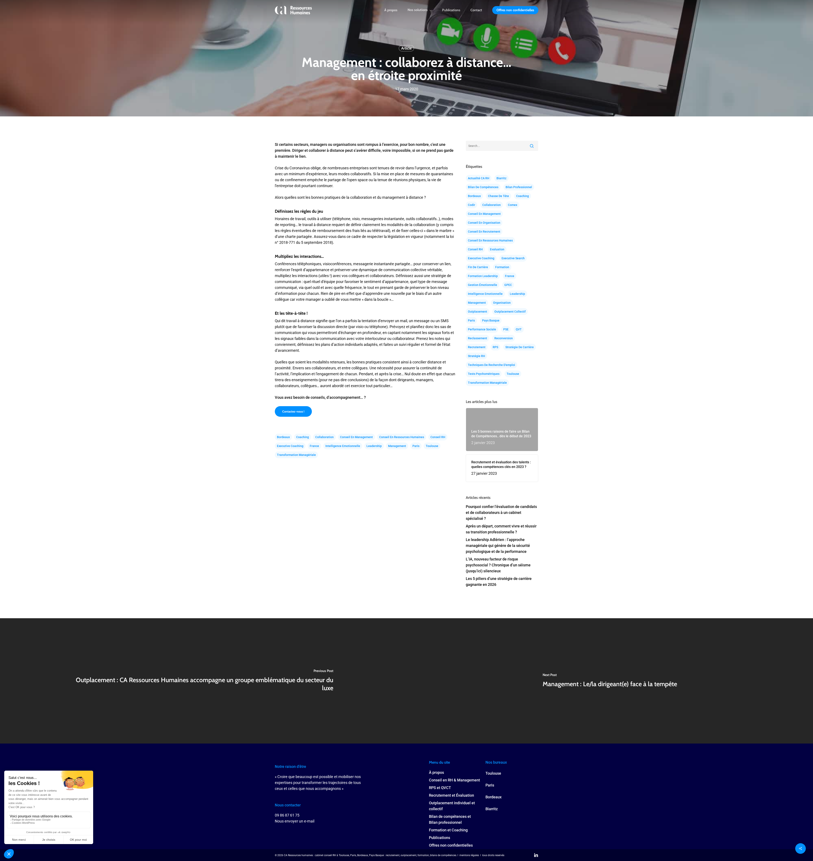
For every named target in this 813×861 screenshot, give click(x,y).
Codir (471, 205)
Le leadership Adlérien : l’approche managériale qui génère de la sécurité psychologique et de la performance (498, 545)
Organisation (502, 302)
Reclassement (477, 338)
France (314, 446)
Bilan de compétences (483, 187)
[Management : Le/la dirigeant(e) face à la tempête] (609, 681)
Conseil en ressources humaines (401, 437)
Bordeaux (283, 437)
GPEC (508, 285)
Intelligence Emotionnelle (342, 446)
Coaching (302, 437)
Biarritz (501, 178)
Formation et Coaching (448, 830)
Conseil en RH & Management (454, 780)
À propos (436, 772)
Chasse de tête (498, 196)
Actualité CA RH (478, 178)
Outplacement (477, 311)
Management (397, 446)
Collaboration (324, 437)
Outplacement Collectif (510, 311)
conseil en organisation (484, 222)
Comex (512, 205)
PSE (506, 329)
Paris (415, 446)
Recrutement (476, 347)
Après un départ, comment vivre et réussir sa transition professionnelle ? (501, 529)
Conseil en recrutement (484, 231)
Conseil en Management (356, 437)
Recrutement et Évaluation (451, 795)
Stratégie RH (476, 356)
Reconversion (503, 338)
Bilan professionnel (519, 187)
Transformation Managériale (296, 455)
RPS (495, 347)
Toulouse (432, 446)
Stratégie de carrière (519, 347)
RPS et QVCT (440, 787)
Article (406, 48)
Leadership (374, 446)
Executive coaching (290, 446)
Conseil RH (437, 437)
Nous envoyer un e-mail (294, 821)
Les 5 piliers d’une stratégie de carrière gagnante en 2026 (499, 581)
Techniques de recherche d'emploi (491, 365)
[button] (293, 411)
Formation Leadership (483, 276)
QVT (519, 329)
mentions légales (469, 855)
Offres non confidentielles (451, 845)
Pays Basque (490, 320)
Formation (502, 267)
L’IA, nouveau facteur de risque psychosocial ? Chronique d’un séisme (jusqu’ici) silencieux (498, 565)
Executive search (513, 258)
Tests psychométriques (483, 373)
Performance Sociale (482, 329)
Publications (439, 837)
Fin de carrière (478, 267)
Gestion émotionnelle (482, 285)
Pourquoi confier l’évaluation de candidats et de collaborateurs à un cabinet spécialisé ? (501, 512)
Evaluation (497, 249)
